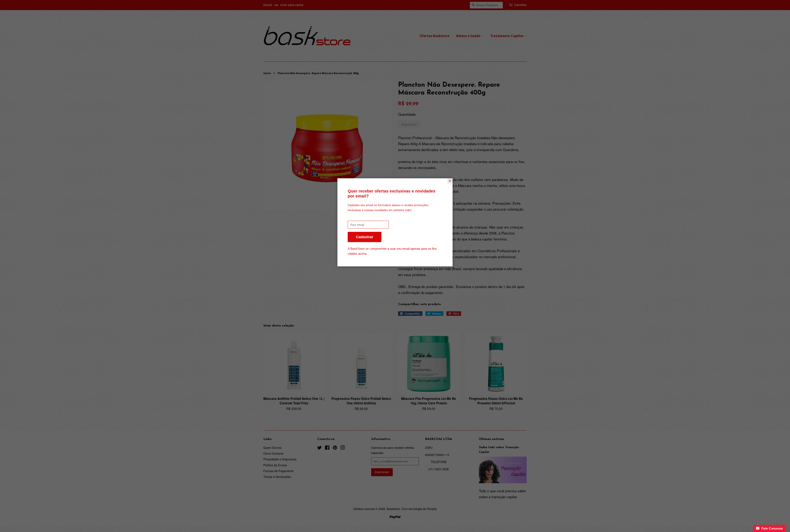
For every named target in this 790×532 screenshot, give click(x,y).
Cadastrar (364, 237)
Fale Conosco (771, 528)
